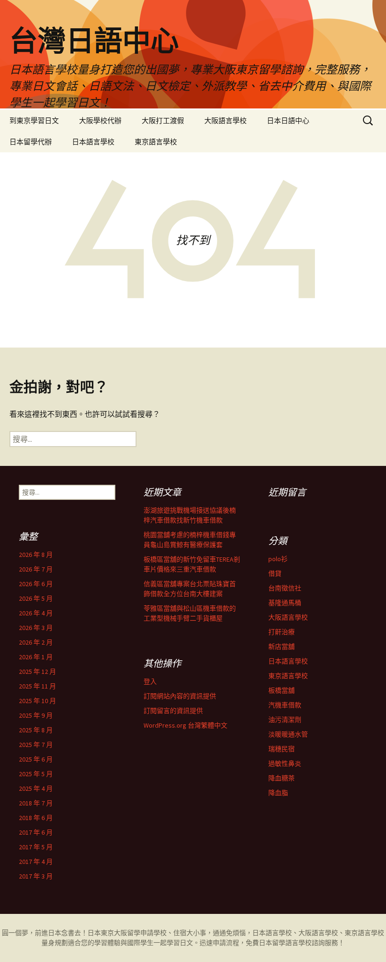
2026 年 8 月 (36, 554)
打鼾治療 (281, 632)
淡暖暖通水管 (288, 734)
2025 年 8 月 (36, 730)
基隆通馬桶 (284, 602)
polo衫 (278, 559)
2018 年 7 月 (36, 803)
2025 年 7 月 (36, 744)
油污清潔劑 (284, 719)
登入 (150, 681)
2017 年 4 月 (36, 861)
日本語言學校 (93, 141)
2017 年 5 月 (36, 847)
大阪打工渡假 (163, 120)
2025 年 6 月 (36, 759)
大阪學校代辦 (100, 120)
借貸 (274, 573)
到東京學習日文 (34, 120)
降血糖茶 (281, 778)
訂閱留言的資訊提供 (173, 710)
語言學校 (298, 942)
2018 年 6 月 (36, 817)
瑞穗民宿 (281, 749)
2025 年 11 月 (37, 686)
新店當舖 (281, 646)
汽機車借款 (284, 705)
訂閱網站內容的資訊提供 (180, 696)
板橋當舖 (281, 690)
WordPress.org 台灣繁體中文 (185, 725)
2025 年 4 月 (36, 788)
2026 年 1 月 (36, 657)
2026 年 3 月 (36, 627)
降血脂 (278, 792)
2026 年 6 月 (36, 584)
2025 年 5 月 (36, 774)
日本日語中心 (288, 120)
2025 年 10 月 (37, 701)
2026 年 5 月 (36, 598)
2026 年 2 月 (36, 642)
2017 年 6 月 (36, 832)
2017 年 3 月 (36, 876)
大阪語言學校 (225, 120)
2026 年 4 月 (36, 613)
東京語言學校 (156, 141)
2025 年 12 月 (37, 671)
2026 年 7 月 (36, 569)
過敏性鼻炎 (284, 763)
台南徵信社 (284, 588)
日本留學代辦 (30, 141)
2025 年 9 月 (36, 715)
